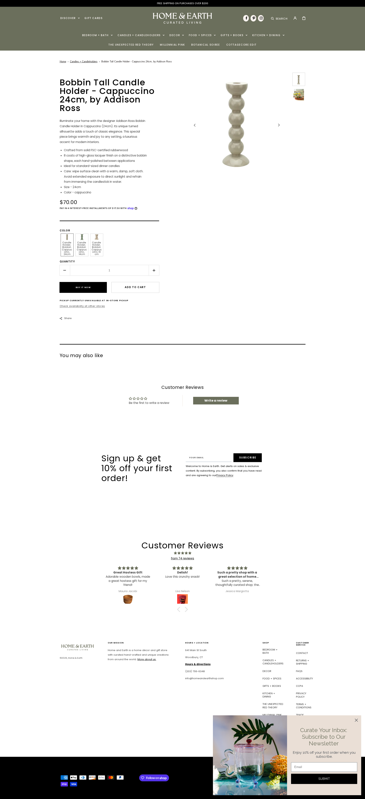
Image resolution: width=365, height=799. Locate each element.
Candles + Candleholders (84, 61)
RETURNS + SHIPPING (302, 662)
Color (65, 230)
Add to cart (135, 287)
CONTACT (302, 653)
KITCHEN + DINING (269, 695)
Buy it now (83, 287)
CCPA (299, 686)
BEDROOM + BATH (270, 651)
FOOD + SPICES (272, 678)
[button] (279, 18)
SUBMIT (324, 779)
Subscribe (247, 457)
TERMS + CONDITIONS (303, 705)
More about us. (146, 659)
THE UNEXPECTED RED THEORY (273, 705)
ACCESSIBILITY (304, 678)
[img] (182, 553)
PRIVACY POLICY (301, 695)
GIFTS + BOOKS (272, 686)
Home (63, 61)
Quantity (67, 261)
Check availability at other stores (82, 306)
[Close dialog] (356, 720)
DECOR (267, 671)
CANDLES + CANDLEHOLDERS (273, 661)
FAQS (299, 671)
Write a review (215, 400)
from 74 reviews (182, 558)
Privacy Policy (224, 475)
